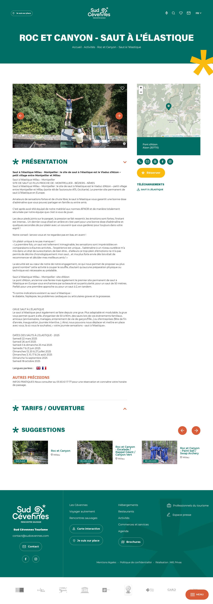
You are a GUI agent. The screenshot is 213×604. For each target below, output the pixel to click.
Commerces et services (133, 524)
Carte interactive (88, 528)
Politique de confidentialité (136, 562)
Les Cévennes (78, 505)
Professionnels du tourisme (191, 505)
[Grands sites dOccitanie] (128, 590)
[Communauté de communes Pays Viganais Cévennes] (63, 590)
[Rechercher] (173, 13)
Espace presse (182, 514)
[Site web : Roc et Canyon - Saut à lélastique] (155, 162)
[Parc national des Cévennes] (106, 590)
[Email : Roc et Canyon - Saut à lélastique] (147, 162)
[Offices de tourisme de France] (150, 590)
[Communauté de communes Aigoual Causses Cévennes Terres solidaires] (41, 590)
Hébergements (128, 505)
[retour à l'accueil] (99, 13)
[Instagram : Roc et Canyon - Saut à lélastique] (170, 162)
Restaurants (126, 511)
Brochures (133, 542)
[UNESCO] (85, 590)
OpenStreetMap (177, 136)
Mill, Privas (176, 562)
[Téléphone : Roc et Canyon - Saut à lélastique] (140, 162)
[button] (168, 106)
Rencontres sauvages (83, 518)
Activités (123, 518)
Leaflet (166, 136)
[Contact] (189, 13)
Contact (33, 546)
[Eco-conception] (166, 13)
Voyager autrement (82, 511)
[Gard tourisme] (172, 591)
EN (197, 16)
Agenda (123, 531)
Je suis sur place (23, 13)
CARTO (197, 136)
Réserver (153, 172)
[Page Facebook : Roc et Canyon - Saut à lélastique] (163, 162)
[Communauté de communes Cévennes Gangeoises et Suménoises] (19, 590)
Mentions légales (106, 562)
